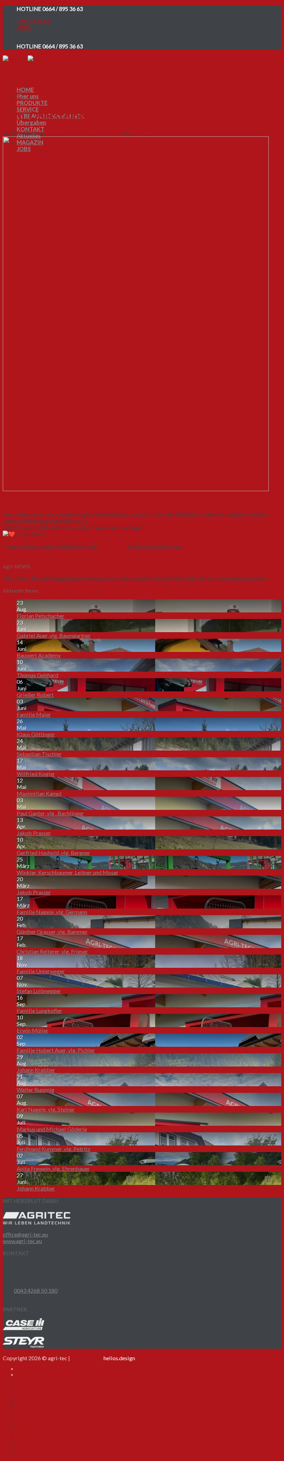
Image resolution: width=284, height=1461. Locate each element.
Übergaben (31, 122)
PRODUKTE (32, 102)
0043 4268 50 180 (35, 1290)
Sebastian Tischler (39, 754)
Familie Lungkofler (39, 1010)
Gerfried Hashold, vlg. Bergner (53, 852)
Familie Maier (34, 714)
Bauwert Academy (39, 655)
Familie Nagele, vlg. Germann (52, 912)
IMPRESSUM (33, 21)
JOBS (24, 27)
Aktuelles (29, 1432)
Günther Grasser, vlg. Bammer (52, 931)
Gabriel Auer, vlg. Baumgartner (54, 635)
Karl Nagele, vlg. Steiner (46, 1109)
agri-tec (141, 133)
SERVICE (28, 1406)
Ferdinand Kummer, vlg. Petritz (53, 1148)
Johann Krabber (36, 1069)
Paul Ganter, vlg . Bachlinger (50, 813)
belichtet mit (103, 1358)
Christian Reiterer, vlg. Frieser (52, 951)
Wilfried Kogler (36, 773)
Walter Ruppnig (35, 1089)
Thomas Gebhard (37, 675)
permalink (194, 546)
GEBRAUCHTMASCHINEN (50, 1412)
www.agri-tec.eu (22, 1241)
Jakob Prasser (34, 833)
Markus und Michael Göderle (52, 1129)
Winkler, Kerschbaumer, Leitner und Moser (67, 872)
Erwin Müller (32, 1030)
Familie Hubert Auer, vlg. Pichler (56, 1050)
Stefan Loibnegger (39, 991)
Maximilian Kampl (39, 793)
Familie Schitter (22, 553)
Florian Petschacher (40, 615)
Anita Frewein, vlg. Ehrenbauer (53, 1168)
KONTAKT (30, 129)
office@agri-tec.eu (25, 1234)
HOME (25, 89)
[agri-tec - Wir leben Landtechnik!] (28, 58)
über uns (28, 96)
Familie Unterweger (41, 971)
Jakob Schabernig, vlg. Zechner (40, 559)
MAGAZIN (30, 1439)
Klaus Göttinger (36, 734)
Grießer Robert (35, 694)
